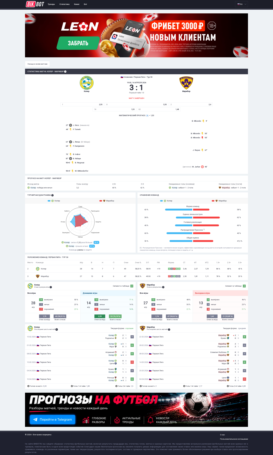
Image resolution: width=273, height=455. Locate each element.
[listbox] (241, 4)
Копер (57, 201)
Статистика (64, 4)
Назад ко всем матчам (37, 64)
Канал (76, 4)
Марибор (110, 201)
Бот (85, 4)
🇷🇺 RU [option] (240, 4)
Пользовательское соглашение (234, 439)
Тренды (51, 4)
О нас (222, 435)
